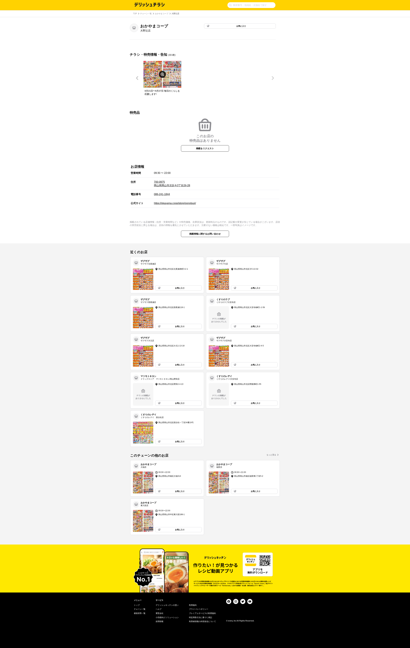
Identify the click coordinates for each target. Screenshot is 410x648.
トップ (137, 605)
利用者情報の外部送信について (202, 621)
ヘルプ (158, 609)
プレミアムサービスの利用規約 (202, 613)
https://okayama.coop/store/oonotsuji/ (175, 203)
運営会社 (159, 613)
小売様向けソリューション (167, 617)
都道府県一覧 (139, 613)
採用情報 (159, 621)
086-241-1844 (162, 194)
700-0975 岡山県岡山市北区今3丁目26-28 (172, 184)
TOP (135, 13)
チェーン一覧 (146, 13)
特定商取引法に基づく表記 (200, 617)
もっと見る (271, 455)
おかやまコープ (161, 13)
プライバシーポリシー (198, 609)
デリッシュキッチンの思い (167, 605)
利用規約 (193, 605)
